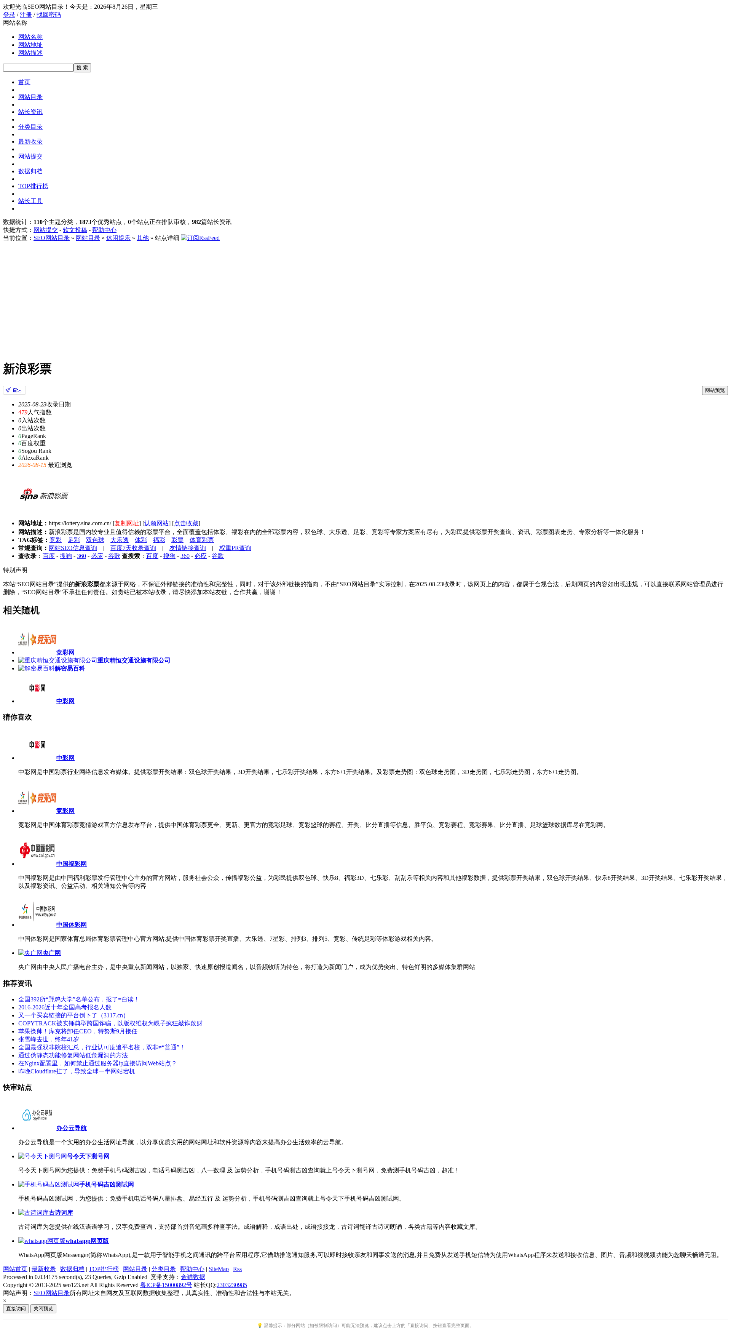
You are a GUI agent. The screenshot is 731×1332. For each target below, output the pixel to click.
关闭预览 (43, 1308)
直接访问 (16, 1308)
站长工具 (30, 201)
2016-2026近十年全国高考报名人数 (65, 1007)
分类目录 (30, 126)
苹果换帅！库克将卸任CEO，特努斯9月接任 (77, 1031)
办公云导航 (71, 1128)
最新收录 (30, 141)
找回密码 (49, 14)
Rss (237, 1269)
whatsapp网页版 (87, 1241)
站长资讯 (30, 112)
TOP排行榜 (33, 186)
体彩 (141, 540)
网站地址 (30, 45)
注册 (26, 14)
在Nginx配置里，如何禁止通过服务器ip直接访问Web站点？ (97, 1063)
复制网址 (127, 523)
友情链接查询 (187, 548)
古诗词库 (61, 1212)
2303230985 (232, 1285)
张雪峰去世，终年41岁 (48, 1039)
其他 (143, 238)
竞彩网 (65, 811)
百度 (49, 556)
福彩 (159, 540)
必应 (97, 556)
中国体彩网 (71, 924)
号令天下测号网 (88, 1156)
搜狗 (66, 556)
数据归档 (30, 171)
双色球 (95, 540)
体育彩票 (202, 540)
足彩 (74, 540)
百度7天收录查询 (133, 548)
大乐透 (119, 540)
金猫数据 (193, 1277)
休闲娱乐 (118, 238)
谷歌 (114, 556)
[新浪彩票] (14, 392)
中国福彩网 (71, 863)
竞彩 (55, 540)
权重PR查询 (235, 548)
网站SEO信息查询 (73, 548)
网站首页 (15, 1269)
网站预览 (715, 390)
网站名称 (30, 37)
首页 (24, 82)
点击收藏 (186, 523)
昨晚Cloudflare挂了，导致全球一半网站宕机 (76, 1071)
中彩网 (65, 758)
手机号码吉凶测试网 (106, 1184)
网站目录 (30, 97)
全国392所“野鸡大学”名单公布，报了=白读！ (79, 999)
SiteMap (219, 1269)
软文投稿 (75, 230)
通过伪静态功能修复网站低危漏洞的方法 (73, 1055)
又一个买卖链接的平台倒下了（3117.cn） (73, 1015)
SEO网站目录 (52, 238)
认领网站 (156, 523)
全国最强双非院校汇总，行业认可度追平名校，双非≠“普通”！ (101, 1047)
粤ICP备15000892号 (166, 1285)
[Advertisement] (365, 299)
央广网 (52, 953)
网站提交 (30, 156)
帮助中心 (104, 230)
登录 (9, 14)
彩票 (177, 540)
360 (81, 556)
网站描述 (30, 53)
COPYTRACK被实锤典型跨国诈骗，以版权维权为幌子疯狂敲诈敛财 (110, 1023)
